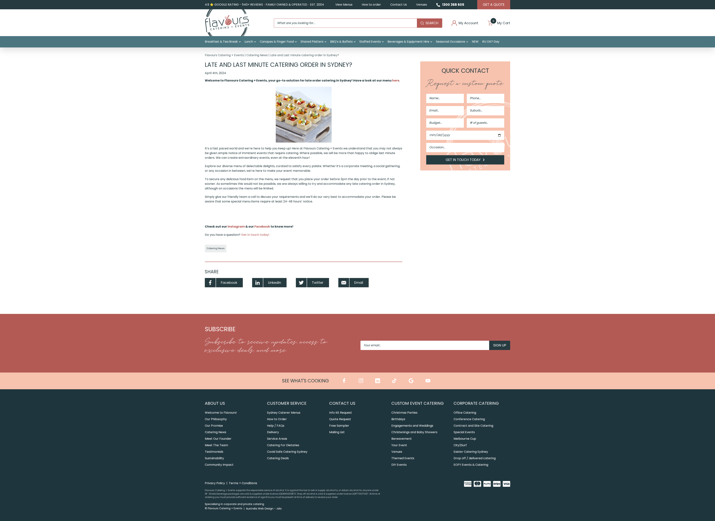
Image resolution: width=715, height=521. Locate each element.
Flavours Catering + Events (224, 55)
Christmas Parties (404, 412)
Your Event (399, 445)
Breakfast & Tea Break (221, 41)
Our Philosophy (216, 419)
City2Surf (460, 445)
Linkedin (274, 282)
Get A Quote (494, 4)
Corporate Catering (476, 403)
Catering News (257, 55)
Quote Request (340, 419)
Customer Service (286, 403)
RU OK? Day (490, 41)
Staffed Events (370, 41)
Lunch (248, 41)
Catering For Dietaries (283, 445)
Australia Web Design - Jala (264, 508)
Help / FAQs (275, 425)
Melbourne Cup (465, 439)
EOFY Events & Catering (471, 465)
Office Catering (465, 412)
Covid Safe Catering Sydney (287, 452)
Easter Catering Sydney (471, 452)
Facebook (262, 226)
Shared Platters (312, 41)
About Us (215, 403)
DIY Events (399, 465)
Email (358, 282)
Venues (421, 4)
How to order (371, 4)
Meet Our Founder (218, 439)
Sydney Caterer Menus (283, 412)
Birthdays (398, 419)
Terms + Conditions (243, 483)
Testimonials (214, 452)
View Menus (343, 4)
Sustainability (214, 458)
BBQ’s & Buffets (341, 41)
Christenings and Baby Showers (414, 432)
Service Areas (277, 439)
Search (431, 23)
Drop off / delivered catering (475, 458)
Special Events (464, 432)
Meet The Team (216, 445)
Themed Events (402, 458)
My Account (468, 23)
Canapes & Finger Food (277, 41)
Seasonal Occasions (450, 41)
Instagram (236, 226)
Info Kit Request (340, 412)
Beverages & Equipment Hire (408, 41)
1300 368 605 (453, 4)
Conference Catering (469, 419)
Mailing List (337, 432)
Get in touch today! (255, 235)
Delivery (273, 432)
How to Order (277, 419)
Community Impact (219, 465)
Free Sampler (339, 425)
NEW (475, 41)
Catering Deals (278, 458)
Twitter (317, 282)
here (395, 80)
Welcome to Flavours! (221, 412)
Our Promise (214, 425)
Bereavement (401, 439)
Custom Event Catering (417, 403)
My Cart (501, 23)
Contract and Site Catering (473, 425)
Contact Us (398, 4)
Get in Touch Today (464, 159)
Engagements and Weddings (412, 425)
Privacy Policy (215, 483)
